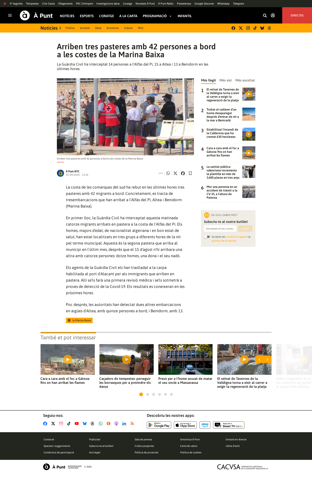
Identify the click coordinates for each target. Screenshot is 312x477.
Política (70, 27)
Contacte (49, 439)
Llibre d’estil (233, 445)
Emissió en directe (236, 439)
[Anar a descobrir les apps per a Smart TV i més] (228, 425)
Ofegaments (65, 3)
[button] (141, 394)
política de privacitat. (224, 240)
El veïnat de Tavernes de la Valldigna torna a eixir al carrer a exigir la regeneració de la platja (242, 382)
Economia (113, 27)
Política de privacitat (146, 452)
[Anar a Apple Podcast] (117, 423)
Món (140, 27)
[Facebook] (233, 28)
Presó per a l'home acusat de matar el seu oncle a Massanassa (185, 381)
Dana (98, 27)
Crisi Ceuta (48, 3)
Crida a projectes (144, 445)
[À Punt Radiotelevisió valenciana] (62, 466)
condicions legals (236, 236)
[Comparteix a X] (175, 173)
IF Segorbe (16, 3)
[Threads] (270, 28)
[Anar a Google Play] (159, 425)
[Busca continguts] (265, 15)
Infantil (185, 16)
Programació (155, 16)
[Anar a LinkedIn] (124, 423)
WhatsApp (223, 3)
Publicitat (94, 439)
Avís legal (94, 452)
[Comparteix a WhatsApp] (168, 173)
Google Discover (204, 3)
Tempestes (32, 3)
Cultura (128, 27)
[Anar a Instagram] (61, 423)
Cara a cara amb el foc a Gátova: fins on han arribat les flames (65, 381)
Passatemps (184, 3)
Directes (297, 15)
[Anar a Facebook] (46, 423)
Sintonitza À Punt (190, 439)
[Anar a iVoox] (109, 423)
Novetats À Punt (145, 3)
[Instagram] (248, 28)
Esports (87, 16)
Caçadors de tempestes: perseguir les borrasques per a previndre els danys (125, 382)
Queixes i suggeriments (57, 445)
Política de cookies (191, 452)
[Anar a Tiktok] (69, 423)
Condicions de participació (59, 452)
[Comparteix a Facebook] (183, 173)
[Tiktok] (255, 28)
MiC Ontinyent (84, 3)
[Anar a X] (54, 423)
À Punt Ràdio (166, 3)
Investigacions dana (108, 3)
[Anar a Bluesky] (85, 423)
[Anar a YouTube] (77, 423)
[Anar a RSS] (133, 423)
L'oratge (127, 3)
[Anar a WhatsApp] (101, 423)
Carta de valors (188, 445)
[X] (241, 28)
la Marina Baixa (81, 320)
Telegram (238, 3)
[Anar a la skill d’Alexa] (205, 425)
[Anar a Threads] (93, 423)
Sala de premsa (143, 439)
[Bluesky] (262, 28)
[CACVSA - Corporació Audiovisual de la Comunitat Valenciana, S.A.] (243, 466)
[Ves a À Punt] (36, 15)
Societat (85, 27)
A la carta (128, 16)
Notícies (67, 16)
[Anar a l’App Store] (185, 425)
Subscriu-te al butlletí (101, 445)
